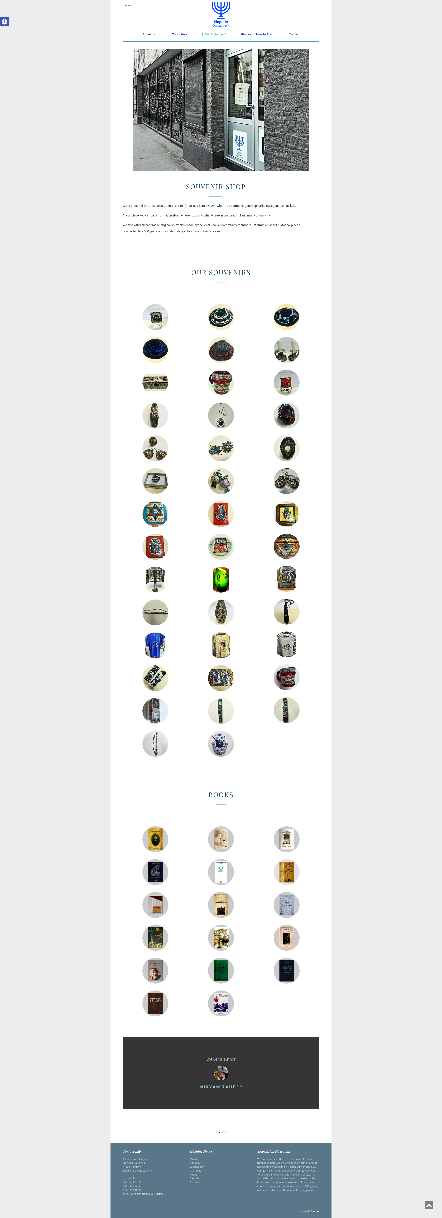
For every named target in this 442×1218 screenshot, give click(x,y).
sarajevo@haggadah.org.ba (147, 1193)
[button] (216, 1132)
